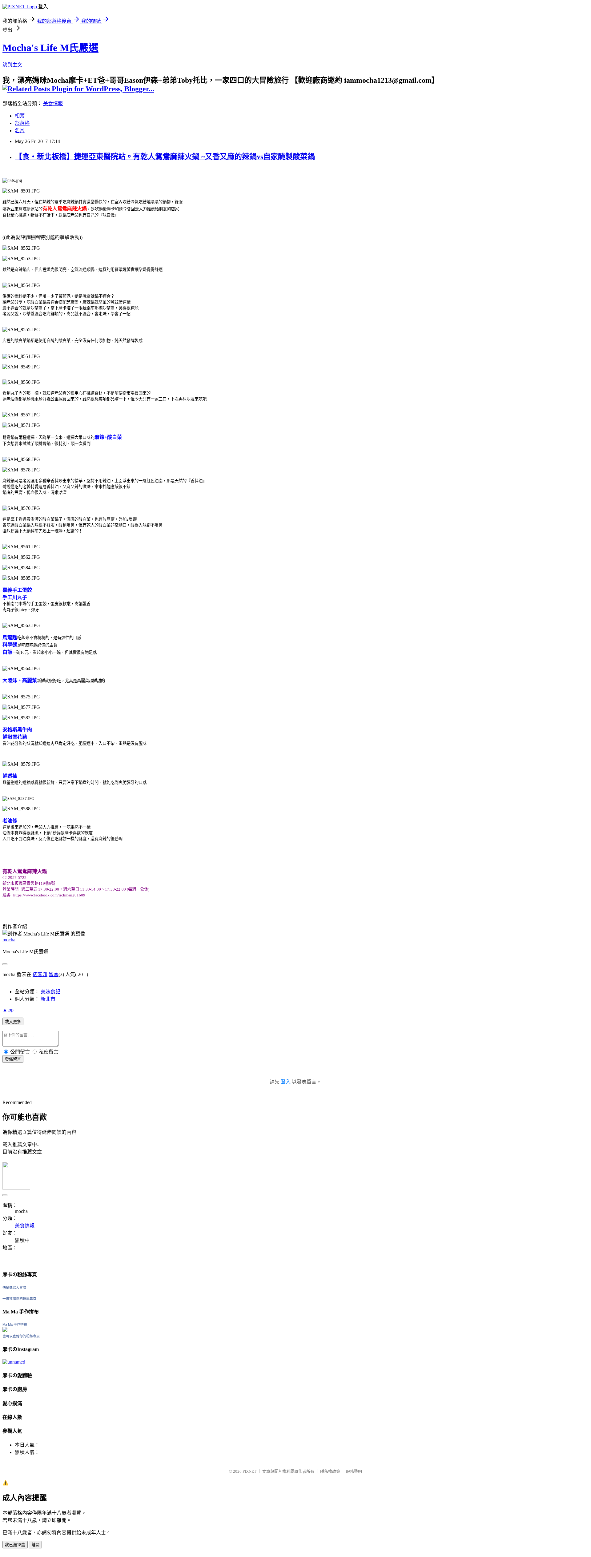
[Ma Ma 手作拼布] (4, 1330)
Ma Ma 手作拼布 (14, 1324)
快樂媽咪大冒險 (14, 1287)
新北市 (48, 999)
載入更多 (13, 1021)
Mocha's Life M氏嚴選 (50, 47)
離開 (35, 1545)
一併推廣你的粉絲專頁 (19, 1299)
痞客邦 (40, 974)
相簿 (20, 115)
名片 (20, 130)
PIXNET (249, 1471)
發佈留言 (13, 1059)
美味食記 (50, 991)
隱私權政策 (330, 1471)
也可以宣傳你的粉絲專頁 (21, 1336)
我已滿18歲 (15, 1545)
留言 (53, 974)
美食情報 (53, 103)
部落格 (22, 123)
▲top (8, 1009)
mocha (8, 939)
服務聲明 (354, 1471)
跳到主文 (12, 64)
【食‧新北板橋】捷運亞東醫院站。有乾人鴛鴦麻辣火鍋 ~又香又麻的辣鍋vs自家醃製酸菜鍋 (165, 157)
